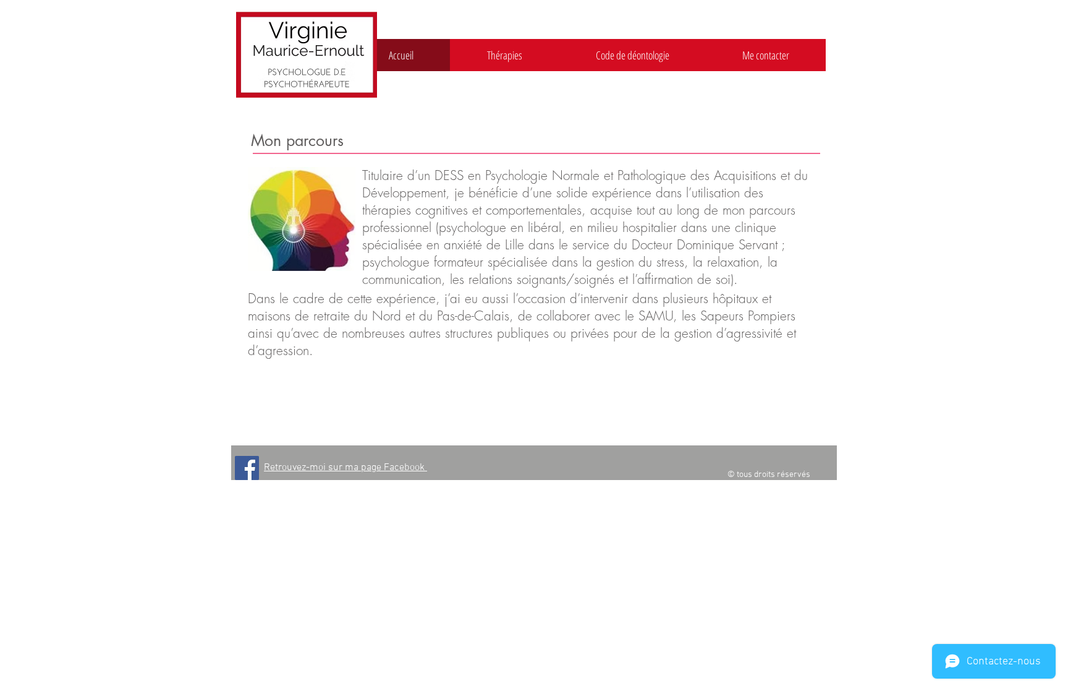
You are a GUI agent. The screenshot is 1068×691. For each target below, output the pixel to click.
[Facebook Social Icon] (247, 468)
